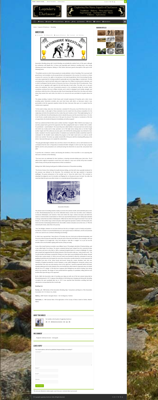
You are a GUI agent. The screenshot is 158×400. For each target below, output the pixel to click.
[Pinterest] (112, 2)
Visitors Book (61, 1)
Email (37, 373)
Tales (68, 21)
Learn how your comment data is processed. (65, 391)
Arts (74, 21)
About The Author (51, 1)
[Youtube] (114, 2)
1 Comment (72, 35)
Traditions (97, 21)
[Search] (125, 1)
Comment (38, 352)
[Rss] (105, 2)
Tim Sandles (40, 35)
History (42, 21)
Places (90, 21)
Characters (82, 21)
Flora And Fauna (59, 21)
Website (37, 379)
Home (34, 21)
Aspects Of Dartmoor (43, 27)
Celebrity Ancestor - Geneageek (50, 337)
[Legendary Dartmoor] (47, 11)
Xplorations (107, 21)
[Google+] (107, 2)
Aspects (49, 21)
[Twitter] (111, 2)
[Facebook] (109, 2)
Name (37, 368)
